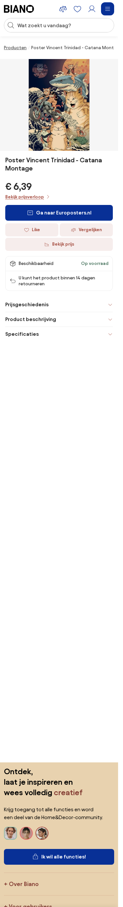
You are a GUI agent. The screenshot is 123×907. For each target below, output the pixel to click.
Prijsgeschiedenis (27, 304)
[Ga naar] (59, 105)
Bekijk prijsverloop (24, 196)
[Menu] (107, 8)
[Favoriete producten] (77, 8)
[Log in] (91, 8)
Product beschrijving (30, 319)
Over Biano (24, 884)
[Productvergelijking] (63, 8)
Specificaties (22, 334)
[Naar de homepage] (19, 9)
